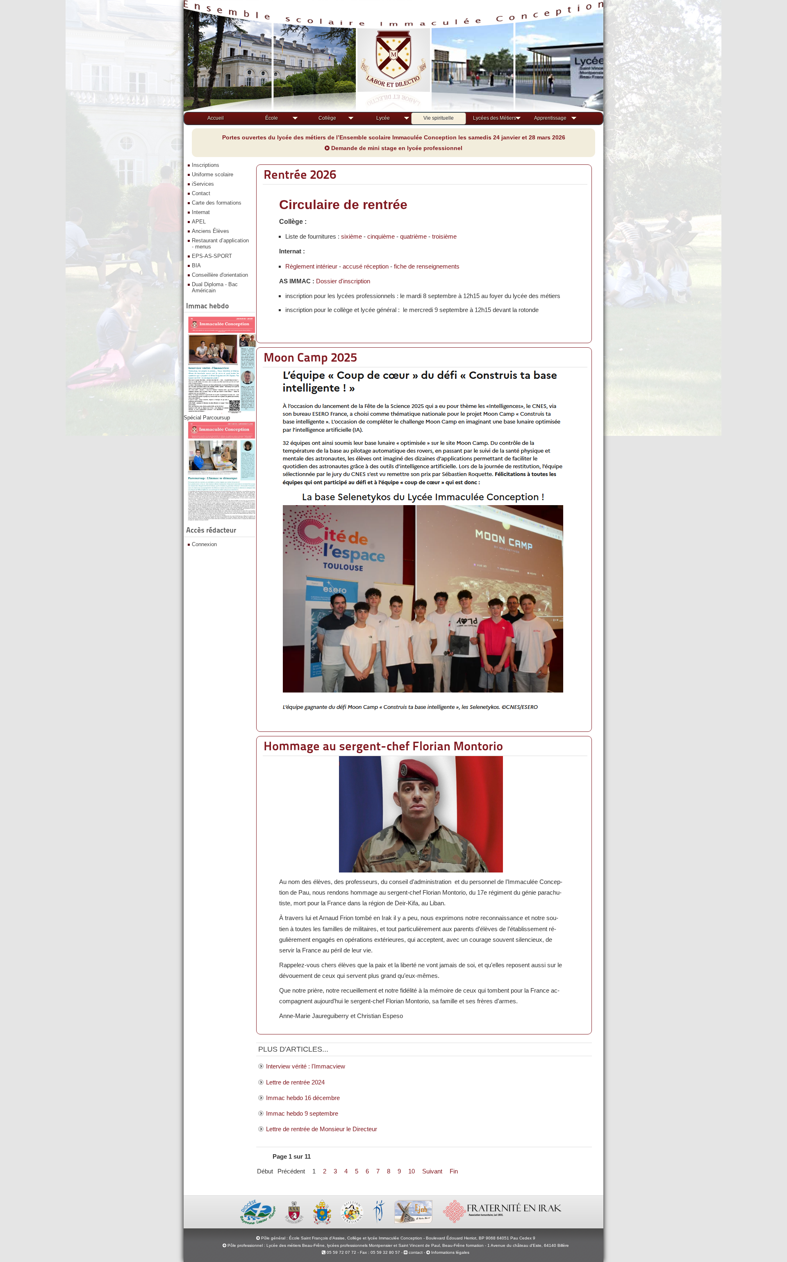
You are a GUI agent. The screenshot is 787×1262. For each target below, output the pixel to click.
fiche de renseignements (426, 266)
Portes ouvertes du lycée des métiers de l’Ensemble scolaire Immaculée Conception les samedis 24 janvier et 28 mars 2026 (393, 137)
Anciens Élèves (210, 231)
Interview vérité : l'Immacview (305, 1066)
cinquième (381, 236)
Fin (454, 1171)
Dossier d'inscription (343, 281)
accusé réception (366, 266)
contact (415, 1252)
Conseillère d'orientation (220, 275)
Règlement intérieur (311, 266)
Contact (201, 193)
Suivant (432, 1171)
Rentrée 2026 (300, 174)
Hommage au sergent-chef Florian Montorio (383, 745)
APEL (199, 222)
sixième (351, 236)
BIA (196, 265)
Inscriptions (205, 165)
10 (411, 1171)
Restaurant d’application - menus (220, 243)
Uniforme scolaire (212, 174)
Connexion (204, 544)
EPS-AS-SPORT (212, 256)
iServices (203, 184)
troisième (444, 236)
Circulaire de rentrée (343, 204)
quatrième (413, 236)
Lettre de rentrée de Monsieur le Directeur (321, 1128)
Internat (201, 212)
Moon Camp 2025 (310, 357)
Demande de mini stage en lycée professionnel (396, 148)
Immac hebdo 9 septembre (302, 1113)
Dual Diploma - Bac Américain (215, 287)
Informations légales (450, 1252)
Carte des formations (216, 203)
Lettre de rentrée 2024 (295, 1082)
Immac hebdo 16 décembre (303, 1097)
